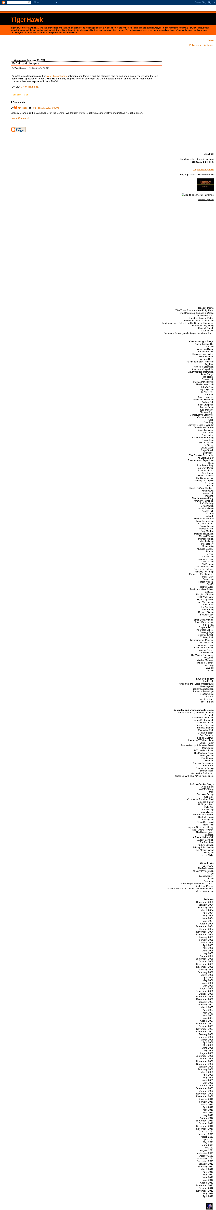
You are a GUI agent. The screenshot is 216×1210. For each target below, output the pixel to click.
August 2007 (206, 1020)
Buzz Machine (206, 410)
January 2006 (206, 969)
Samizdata (208, 604)
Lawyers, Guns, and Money (200, 827)
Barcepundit (207, 379)
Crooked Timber (205, 802)
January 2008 (206, 1034)
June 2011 (207, 1145)
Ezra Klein (208, 824)
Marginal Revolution (203, 533)
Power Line (208, 579)
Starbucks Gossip (204, 768)
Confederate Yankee (203, 427)
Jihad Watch (207, 506)
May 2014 (208, 1193)
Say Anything (206, 607)
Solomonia (208, 625)
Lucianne (209, 878)
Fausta (210, 463)
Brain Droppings (205, 404)
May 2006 (208, 980)
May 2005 (208, 948)
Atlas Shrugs (207, 374)
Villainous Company (203, 647)
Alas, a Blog (207, 786)
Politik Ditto (207, 576)
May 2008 (208, 1045)
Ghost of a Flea (205, 475)
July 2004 (208, 921)
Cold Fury (208, 422)
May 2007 (208, 1012)
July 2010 (208, 1115)
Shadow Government (203, 763)
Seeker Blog (207, 609)
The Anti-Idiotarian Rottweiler (199, 361)
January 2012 (206, 1163)
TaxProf (209, 696)
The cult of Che (205, 330)
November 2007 (204, 1029)
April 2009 (208, 1074)
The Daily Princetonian (202, 871)
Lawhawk (209, 516)
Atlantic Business (204, 722)
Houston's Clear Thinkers (201, 488)
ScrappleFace (206, 614)
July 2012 (208, 1180)
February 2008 (205, 1037)
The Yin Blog (207, 701)
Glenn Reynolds (29, 86)
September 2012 (204, 1185)
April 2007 (208, 1010)
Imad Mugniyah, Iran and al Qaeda (196, 313)
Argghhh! (209, 364)
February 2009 (205, 1069)
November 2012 (204, 1190)
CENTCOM (207, 866)
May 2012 (208, 1174)
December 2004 (204, 934)
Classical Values (205, 417)
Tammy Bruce (206, 407)
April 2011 (208, 1139)
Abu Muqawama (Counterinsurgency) (195, 712)
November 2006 (204, 996)
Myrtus (210, 554)
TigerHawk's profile (203, 169)
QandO (210, 584)
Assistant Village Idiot (202, 369)
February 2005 (205, 939)
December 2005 (204, 966)
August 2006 (206, 988)
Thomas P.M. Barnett (203, 382)
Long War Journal (204, 523)
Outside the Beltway (203, 569)
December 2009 (204, 1096)
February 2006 (205, 972)
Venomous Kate (205, 645)
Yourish (209, 670)
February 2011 (205, 1134)
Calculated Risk (205, 730)
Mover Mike (207, 546)
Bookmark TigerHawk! (206, 200)
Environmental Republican (200, 460)
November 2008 (204, 1061)
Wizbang (209, 665)
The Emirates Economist (201, 455)
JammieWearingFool (203, 501)
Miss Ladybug (206, 541)
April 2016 (208, 1196)
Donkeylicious (206, 812)
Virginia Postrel (206, 650)
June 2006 (207, 983)
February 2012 (205, 1166)
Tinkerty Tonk (206, 637)
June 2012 (207, 1177)
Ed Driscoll (208, 453)
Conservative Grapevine (201, 415)
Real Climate (207, 758)
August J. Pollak (205, 840)
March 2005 (207, 942)
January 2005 (206, 937)
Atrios (210, 792)
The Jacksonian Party (202, 498)
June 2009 (207, 1080)
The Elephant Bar (204, 458)
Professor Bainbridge (203, 691)
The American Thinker (202, 354)
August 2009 (206, 1085)
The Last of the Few (203, 518)
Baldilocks (208, 377)
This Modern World (204, 850)
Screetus (209, 760)
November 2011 (204, 1158)
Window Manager (205, 660)
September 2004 (204, 926)
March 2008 (207, 1039)
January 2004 (206, 904)
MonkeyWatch (206, 755)
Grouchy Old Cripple (203, 480)
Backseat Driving (205, 794)
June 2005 (207, 950)
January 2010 (206, 1099)
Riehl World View (205, 597)
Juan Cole (208, 797)
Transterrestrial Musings (201, 640)
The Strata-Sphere (204, 630)
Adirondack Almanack (202, 717)
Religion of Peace (204, 594)
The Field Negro (205, 817)
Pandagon (208, 835)
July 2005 (208, 953)
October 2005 (206, 961)
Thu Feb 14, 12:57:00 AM (45, 107)
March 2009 (207, 1072)
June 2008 (207, 1047)
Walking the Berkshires (202, 773)
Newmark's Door (205, 559)
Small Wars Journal (203, 622)
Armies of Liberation (203, 366)
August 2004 (206, 923)
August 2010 (206, 1118)
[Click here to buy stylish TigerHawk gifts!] (205, 190)
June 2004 (207, 918)
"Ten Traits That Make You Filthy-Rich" (194, 310)
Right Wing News (205, 599)
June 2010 (207, 1112)
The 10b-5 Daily (205, 699)
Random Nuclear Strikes (201, 589)
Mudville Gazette (205, 549)
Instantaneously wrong (202, 325)
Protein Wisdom (205, 582)
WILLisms (208, 657)
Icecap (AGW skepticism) (200, 740)
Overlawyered (206, 686)
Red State (208, 592)
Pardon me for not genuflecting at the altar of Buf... (188, 333)
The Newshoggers (204, 832)
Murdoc (209, 551)
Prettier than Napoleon (202, 689)
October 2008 (206, 1058)
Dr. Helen (209, 483)
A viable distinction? (203, 315)
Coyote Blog (207, 440)
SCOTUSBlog (206, 694)
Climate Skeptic (205, 732)
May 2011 (208, 1142)
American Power (205, 351)
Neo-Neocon (207, 556)
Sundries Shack (205, 635)
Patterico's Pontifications (201, 574)
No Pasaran (207, 564)
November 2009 (204, 1093)
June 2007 (207, 1015)
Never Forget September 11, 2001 (197, 883)
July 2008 (208, 1050)
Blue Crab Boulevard (203, 399)
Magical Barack (205, 328)
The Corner (208, 432)
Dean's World (207, 447)
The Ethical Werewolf (203, 814)
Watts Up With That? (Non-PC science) (194, 776)
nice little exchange (56, 76)
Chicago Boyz (206, 412)
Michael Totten (206, 536)
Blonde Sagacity (205, 397)
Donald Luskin (206, 526)
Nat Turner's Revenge (202, 829)
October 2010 (206, 1123)
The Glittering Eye (204, 478)
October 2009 (206, 1091)
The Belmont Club (204, 384)
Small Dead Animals (203, 619)
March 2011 (207, 1136)
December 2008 (204, 1064)
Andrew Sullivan (205, 845)
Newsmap (208, 881)
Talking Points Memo (203, 847)
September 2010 (204, 1120)
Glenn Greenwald (205, 822)
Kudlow (209, 513)
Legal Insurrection (204, 521)
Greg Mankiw (207, 531)
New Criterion (206, 561)
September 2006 (204, 991)
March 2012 (207, 1169)
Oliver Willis (207, 855)
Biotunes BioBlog (205, 727)
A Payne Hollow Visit (203, 837)
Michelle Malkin (205, 539)
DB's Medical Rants (203, 750)
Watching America (204, 891)
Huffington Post (205, 804)
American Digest (205, 349)
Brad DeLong (207, 809)
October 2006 (206, 993)
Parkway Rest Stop (204, 571)
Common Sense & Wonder (200, 425)
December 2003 (204, 902)
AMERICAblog (206, 789)
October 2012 (206, 1188)
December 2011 (204, 1161)
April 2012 (208, 1172)
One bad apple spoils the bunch (198, 320)
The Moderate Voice (203, 753)
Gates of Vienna (205, 470)
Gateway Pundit (205, 468)
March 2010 (207, 1104)
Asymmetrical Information (200, 372)
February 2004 (205, 907)
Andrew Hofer (206, 359)
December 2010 (204, 1128)
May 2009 (208, 1077)
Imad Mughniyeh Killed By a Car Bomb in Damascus (187, 323)
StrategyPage (206, 632)
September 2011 (204, 1153)
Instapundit (208, 493)
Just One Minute (205, 508)
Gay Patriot (207, 473)
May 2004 (208, 915)
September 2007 (204, 1023)
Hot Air (210, 485)
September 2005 (204, 958)
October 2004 (206, 929)
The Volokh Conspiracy (202, 655)
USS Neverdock (205, 642)
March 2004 (207, 910)
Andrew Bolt (207, 402)
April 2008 (208, 1042)
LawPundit (208, 681)
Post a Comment (20, 118)
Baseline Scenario (204, 725)
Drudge (210, 873)
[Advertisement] (86, 48)
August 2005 (206, 956)
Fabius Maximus (205, 738)
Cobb (210, 420)
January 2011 (206, 1131)
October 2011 (206, 1155)
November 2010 (204, 1126)
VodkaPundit (207, 652)
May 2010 (208, 1109)
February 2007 (205, 1004)
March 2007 (207, 1007)
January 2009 (206, 1066)
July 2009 (208, 1082)
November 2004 (204, 931)
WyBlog (209, 668)
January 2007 (206, 1002)
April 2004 (208, 912)
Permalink (16, 95)
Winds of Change (205, 663)
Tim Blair (209, 394)
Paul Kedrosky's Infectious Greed (197, 745)
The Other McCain (204, 566)
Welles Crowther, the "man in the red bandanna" (190, 888)
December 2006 (204, 999)
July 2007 (208, 1018)
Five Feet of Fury (205, 465)
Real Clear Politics (204, 886)
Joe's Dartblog (206, 503)
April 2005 (208, 945)
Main (26, 95)
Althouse (209, 346)
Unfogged (208, 852)
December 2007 (204, 1031)
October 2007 (206, 1026)
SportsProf (208, 765)
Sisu (211, 617)
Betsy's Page (206, 387)
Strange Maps (206, 770)
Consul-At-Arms (205, 430)
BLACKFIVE (207, 392)
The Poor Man (206, 842)
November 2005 (204, 964)
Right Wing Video (205, 602)
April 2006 (208, 977)
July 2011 (208, 1147)
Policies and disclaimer (201, 45)
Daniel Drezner (206, 442)
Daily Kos (208, 807)
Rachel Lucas (206, 587)
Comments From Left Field (200, 799)
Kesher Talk (207, 511)
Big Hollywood (206, 389)
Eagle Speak (207, 450)
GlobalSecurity (206, 876)
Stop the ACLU (206, 627)
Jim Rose (23, 107)
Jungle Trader (206, 743)
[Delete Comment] (143, 112)
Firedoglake (207, 819)
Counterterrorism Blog (202, 437)
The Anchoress (206, 356)
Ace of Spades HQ (204, 344)
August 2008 (206, 1053)
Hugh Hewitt (207, 490)
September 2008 (204, 1055)
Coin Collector (206, 735)
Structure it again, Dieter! (201, 318)
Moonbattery (207, 544)
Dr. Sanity (208, 445)
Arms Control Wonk (203, 720)
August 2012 (206, 1182)
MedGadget (207, 748)
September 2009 (204, 1088)
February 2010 (205, 1101)
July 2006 (208, 985)
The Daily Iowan (205, 868)
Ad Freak (209, 715)
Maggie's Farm (206, 528)
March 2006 (207, 975)
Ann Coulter (207, 435)
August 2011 (206, 1150)
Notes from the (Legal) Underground (196, 684)
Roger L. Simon (205, 612)
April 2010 (208, 1107)
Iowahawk (208, 496)
